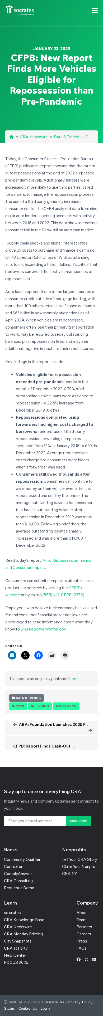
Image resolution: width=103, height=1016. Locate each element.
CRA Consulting (18, 880)
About (82, 912)
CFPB (20, 706)
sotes (12, 912)
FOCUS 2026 (16, 962)
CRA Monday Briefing (23, 933)
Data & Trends (66, 136)
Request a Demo (19, 887)
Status (9, 1008)
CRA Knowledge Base (24, 919)
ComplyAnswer (18, 873)
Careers (84, 933)
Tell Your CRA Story (79, 859)
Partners (84, 926)
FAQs (82, 948)
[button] (95, 10)
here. (73, 678)
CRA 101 (70, 873)
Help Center (15, 955)
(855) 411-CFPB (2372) (63, 594)
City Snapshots (18, 941)
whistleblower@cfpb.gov (43, 629)
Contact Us (28, 1008)
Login (45, 1008)
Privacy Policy (80, 1002)
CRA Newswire (34, 136)
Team (82, 919)
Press (82, 941)
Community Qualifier (22, 859)
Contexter (13, 866)
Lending (42, 706)
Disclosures (54, 1002)
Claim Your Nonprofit (80, 866)
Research (67, 706)
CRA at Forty (16, 948)
